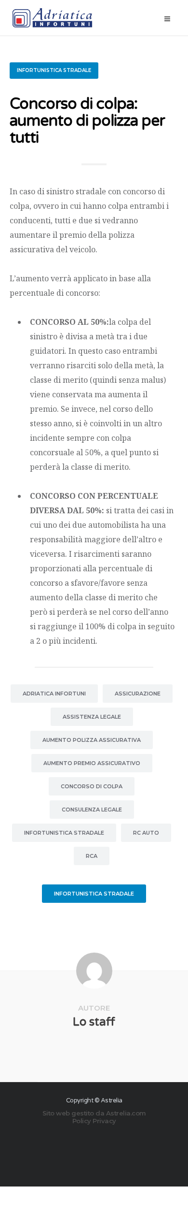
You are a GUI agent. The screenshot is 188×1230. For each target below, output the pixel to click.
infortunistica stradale (64, 832)
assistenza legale (92, 716)
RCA (91, 856)
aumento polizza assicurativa (91, 740)
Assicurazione (138, 693)
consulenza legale (92, 809)
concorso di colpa (91, 786)
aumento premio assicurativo (91, 763)
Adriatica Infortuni (54, 693)
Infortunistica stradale (54, 70)
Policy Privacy (94, 1121)
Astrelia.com (126, 1113)
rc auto (146, 832)
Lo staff (94, 1022)
